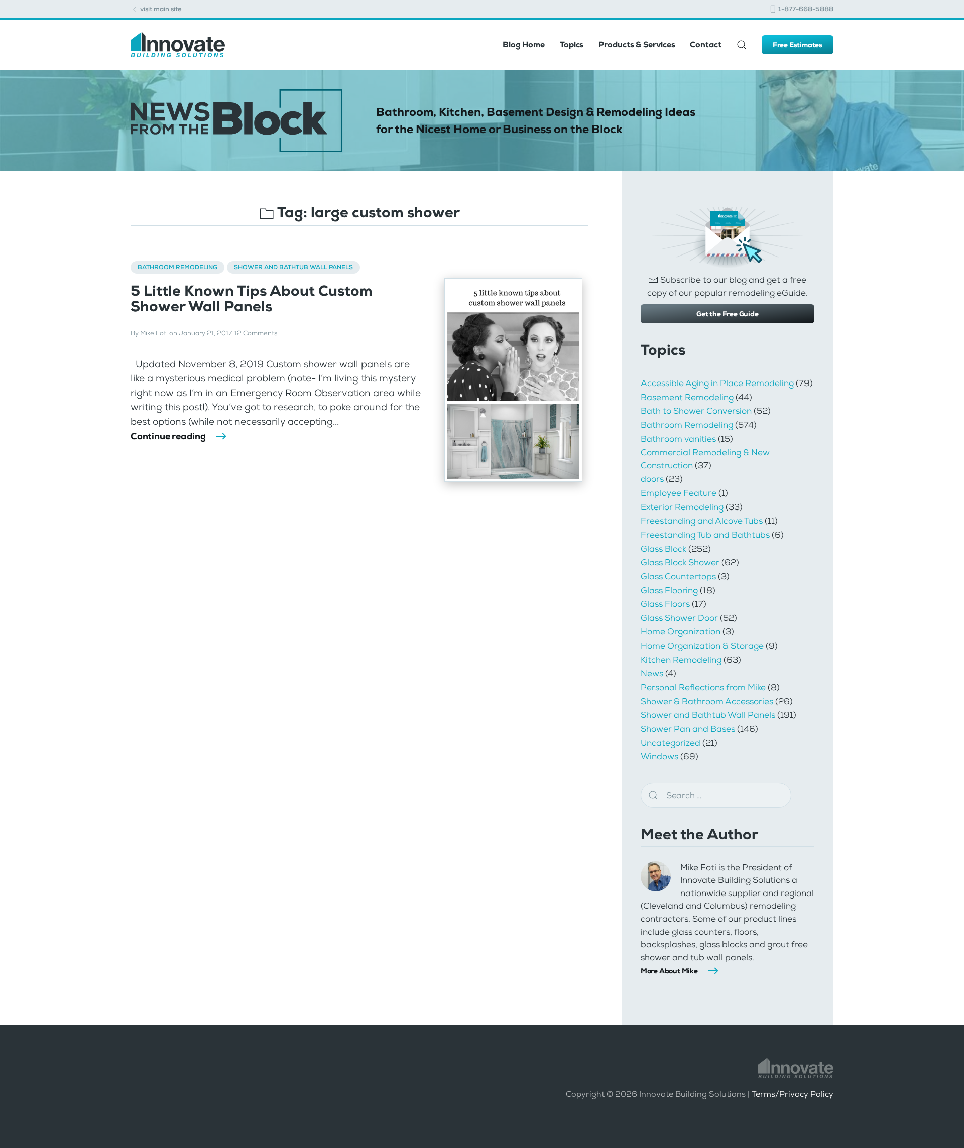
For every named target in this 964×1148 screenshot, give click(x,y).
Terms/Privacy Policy (792, 1094)
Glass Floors (665, 603)
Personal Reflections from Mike (703, 687)
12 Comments (255, 333)
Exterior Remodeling (682, 507)
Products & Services (636, 44)
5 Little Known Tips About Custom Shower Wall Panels (252, 299)
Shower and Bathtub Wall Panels (293, 267)
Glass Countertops (678, 576)
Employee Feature (678, 492)
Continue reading (168, 436)
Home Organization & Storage (702, 645)
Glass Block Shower (680, 562)
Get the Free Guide (727, 313)
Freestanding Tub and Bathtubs (705, 534)
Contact (705, 44)
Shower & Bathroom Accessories (707, 701)
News (652, 673)
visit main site (160, 9)
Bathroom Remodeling (177, 267)
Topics (571, 44)
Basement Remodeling (687, 397)
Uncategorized (670, 742)
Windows (659, 756)
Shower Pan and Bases (688, 728)
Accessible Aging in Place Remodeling (717, 383)
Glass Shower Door (679, 617)
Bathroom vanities (678, 438)
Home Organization (680, 631)
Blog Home (524, 44)
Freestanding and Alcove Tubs (702, 520)
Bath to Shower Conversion (696, 410)
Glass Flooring (669, 590)
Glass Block (663, 548)
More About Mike (669, 970)
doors (652, 478)
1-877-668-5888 (805, 9)
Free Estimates (797, 44)
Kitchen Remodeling (681, 659)
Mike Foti (154, 333)
